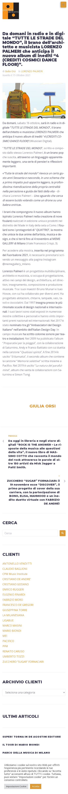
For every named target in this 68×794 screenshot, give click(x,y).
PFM (5, 646)
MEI (4, 636)
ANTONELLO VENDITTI (17, 563)
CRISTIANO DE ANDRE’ (16, 579)
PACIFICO (8, 641)
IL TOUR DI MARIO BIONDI (20, 744)
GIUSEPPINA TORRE (14, 610)
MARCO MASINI (12, 625)
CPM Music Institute (14, 574)
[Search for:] (30, 533)
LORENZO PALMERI (32, 71)
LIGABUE (8, 620)
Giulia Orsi (10, 71)
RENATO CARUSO (13, 651)
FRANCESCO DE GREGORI (18, 605)
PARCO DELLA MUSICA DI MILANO (26, 752)
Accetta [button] (35, 786)
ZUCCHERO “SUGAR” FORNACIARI (23, 661)
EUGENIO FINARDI (13, 594)
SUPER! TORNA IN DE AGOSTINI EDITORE (31, 736)
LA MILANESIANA (13, 615)
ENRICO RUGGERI (13, 589)
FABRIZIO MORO (12, 600)
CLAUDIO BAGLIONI (14, 569)
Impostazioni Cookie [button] (16, 786)
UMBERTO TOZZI (13, 656)
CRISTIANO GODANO (15, 584)
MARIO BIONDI (11, 631)
